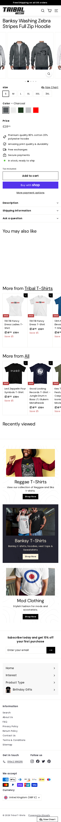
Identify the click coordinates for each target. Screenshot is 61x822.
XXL (38, 93)
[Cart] (49, 10)
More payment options (31, 192)
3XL (47, 93)
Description (10, 203)
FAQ (5, 721)
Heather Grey (28, 110)
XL (28, 93)
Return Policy (10, 731)
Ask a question (12, 218)
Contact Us (9, 735)
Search (7, 712)
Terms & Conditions (14, 740)
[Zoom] (49, 74)
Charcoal (6, 110)
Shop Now (30, 496)
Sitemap (7, 744)
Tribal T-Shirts (39, 288)
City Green (21, 110)
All (27, 356)
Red (36, 110)
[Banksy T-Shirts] (30, 522)
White (13, 110)
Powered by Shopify (39, 815)
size (30, 87)
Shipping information (17, 210)
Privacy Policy (10, 726)
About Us (8, 717)
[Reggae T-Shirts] (30, 463)
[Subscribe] (50, 650)
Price (6, 121)
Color (14, 103)
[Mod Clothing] (30, 582)
